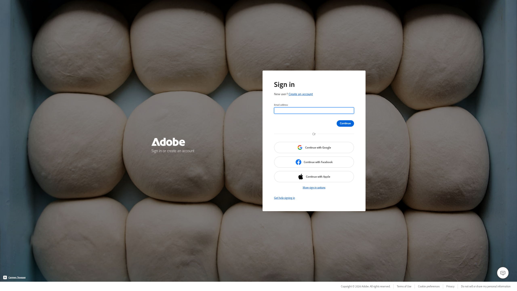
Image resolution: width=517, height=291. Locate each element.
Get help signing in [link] (284, 198)
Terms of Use (404, 286)
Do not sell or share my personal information (486, 286)
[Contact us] (503, 273)
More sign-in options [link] (314, 187)
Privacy (450, 286)
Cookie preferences (429, 286)
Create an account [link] (301, 94)
